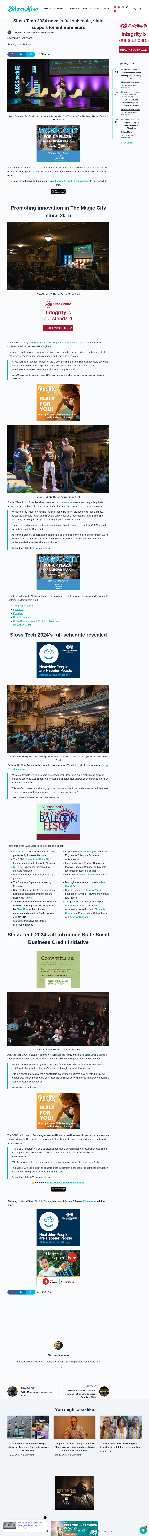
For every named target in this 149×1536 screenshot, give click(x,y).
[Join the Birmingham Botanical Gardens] (58, 969)
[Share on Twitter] (30, 54)
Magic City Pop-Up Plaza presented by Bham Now (131, 125)
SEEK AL (18, 867)
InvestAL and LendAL (37, 859)
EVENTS (73, 9)
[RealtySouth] (58, 316)
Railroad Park (126, 132)
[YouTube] (115, 11)
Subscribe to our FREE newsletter (65, 1182)
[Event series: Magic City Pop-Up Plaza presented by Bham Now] (138, 119)
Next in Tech (19, 851)
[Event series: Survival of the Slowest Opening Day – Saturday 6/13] (139, 70)
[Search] (135, 9)
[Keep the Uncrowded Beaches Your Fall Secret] (74, 1528)
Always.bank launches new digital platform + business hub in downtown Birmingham (28, 1447)
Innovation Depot (22, 625)
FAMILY (97, 9)
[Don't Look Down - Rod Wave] (74, 1493)
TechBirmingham (37, 342)
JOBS (45, 9)
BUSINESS (58, 9)
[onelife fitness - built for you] (58, 402)
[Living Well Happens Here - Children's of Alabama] (58, 1268)
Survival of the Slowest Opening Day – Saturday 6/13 (131, 75)
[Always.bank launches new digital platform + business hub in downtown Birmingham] (28, 1427)
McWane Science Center (130, 82)
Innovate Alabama (65, 502)
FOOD (85, 9)
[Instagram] (119, 7)
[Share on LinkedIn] (21, 54)
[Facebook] (115, 7)
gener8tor (18, 609)
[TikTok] (127, 7)
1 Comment (28, 1455)
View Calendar (127, 143)
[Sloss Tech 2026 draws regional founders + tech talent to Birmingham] (121, 1427)
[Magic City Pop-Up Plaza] (58, 143)
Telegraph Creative (61, 342)
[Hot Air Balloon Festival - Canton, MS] (58, 821)
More (106, 9)
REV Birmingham (22, 617)
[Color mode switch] (140, 9)
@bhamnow (89, 1201)
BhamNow (22, 909)
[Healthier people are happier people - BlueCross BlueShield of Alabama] (58, 660)
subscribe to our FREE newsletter (70, 181)
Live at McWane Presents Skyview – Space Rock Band (131, 103)
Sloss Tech (77, 342)
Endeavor (18, 613)
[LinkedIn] (123, 7)
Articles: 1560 (58, 1368)
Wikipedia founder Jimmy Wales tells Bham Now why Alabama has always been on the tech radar (74, 1447)
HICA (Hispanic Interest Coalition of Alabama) (37, 621)
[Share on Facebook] (12, 54)
